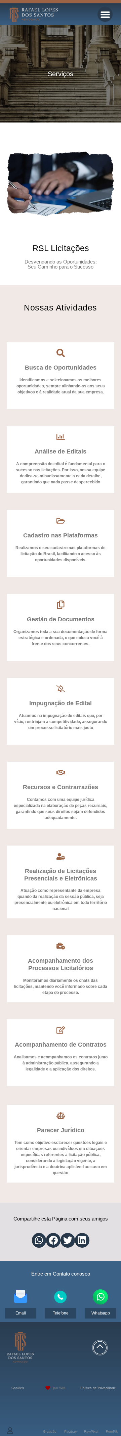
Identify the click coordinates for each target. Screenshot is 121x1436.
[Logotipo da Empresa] (34, 14)
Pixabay (70, 1431)
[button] (105, 14)
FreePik (112, 1431)
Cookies (17, 1388)
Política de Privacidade (98, 1388)
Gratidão (49, 1431)
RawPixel (91, 1431)
